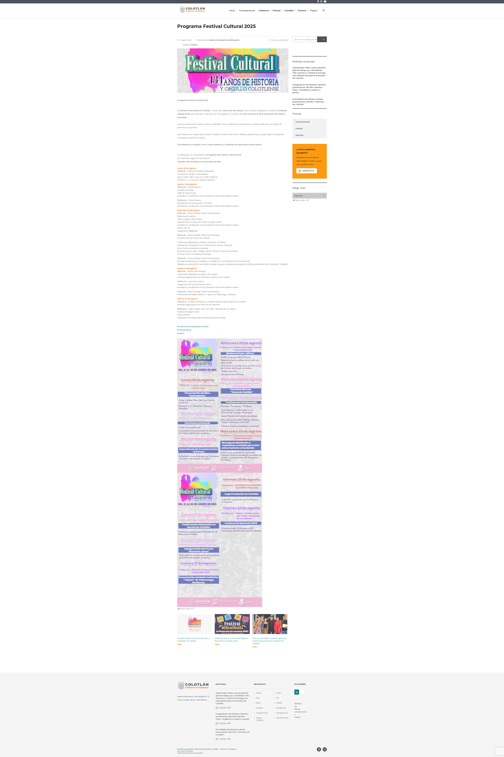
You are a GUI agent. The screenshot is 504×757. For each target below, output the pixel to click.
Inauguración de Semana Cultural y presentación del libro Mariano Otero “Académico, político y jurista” (309, 89)
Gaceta (298, 128)
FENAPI (279, 703)
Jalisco (259, 693)
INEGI (258, 703)
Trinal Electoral (282, 718)
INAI (257, 698)
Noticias (299, 135)
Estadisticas (281, 708)
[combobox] (309, 196)
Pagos (313, 10)
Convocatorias (302, 122)
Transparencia (247, 10)
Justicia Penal (262, 713)
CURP (278, 693)
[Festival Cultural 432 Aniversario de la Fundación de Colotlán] (194, 624)
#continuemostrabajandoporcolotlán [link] (193, 326)
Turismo (301, 10)
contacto (308, 171)
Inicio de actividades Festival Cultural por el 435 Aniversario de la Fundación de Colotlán (269, 641)
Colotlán (288, 10)
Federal (259, 708)
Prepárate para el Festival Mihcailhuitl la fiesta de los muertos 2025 (231, 639)
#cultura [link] (180, 333)
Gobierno (264, 10)
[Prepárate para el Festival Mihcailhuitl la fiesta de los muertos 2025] (232, 624)
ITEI (277, 698)
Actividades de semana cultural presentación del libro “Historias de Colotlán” (308, 102)
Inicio (232, 10)
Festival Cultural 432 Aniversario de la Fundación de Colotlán (193, 639)
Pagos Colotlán (259, 719)
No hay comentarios (280, 40)
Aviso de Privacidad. (185, 751)
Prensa (276, 10)
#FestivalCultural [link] (184, 330)
